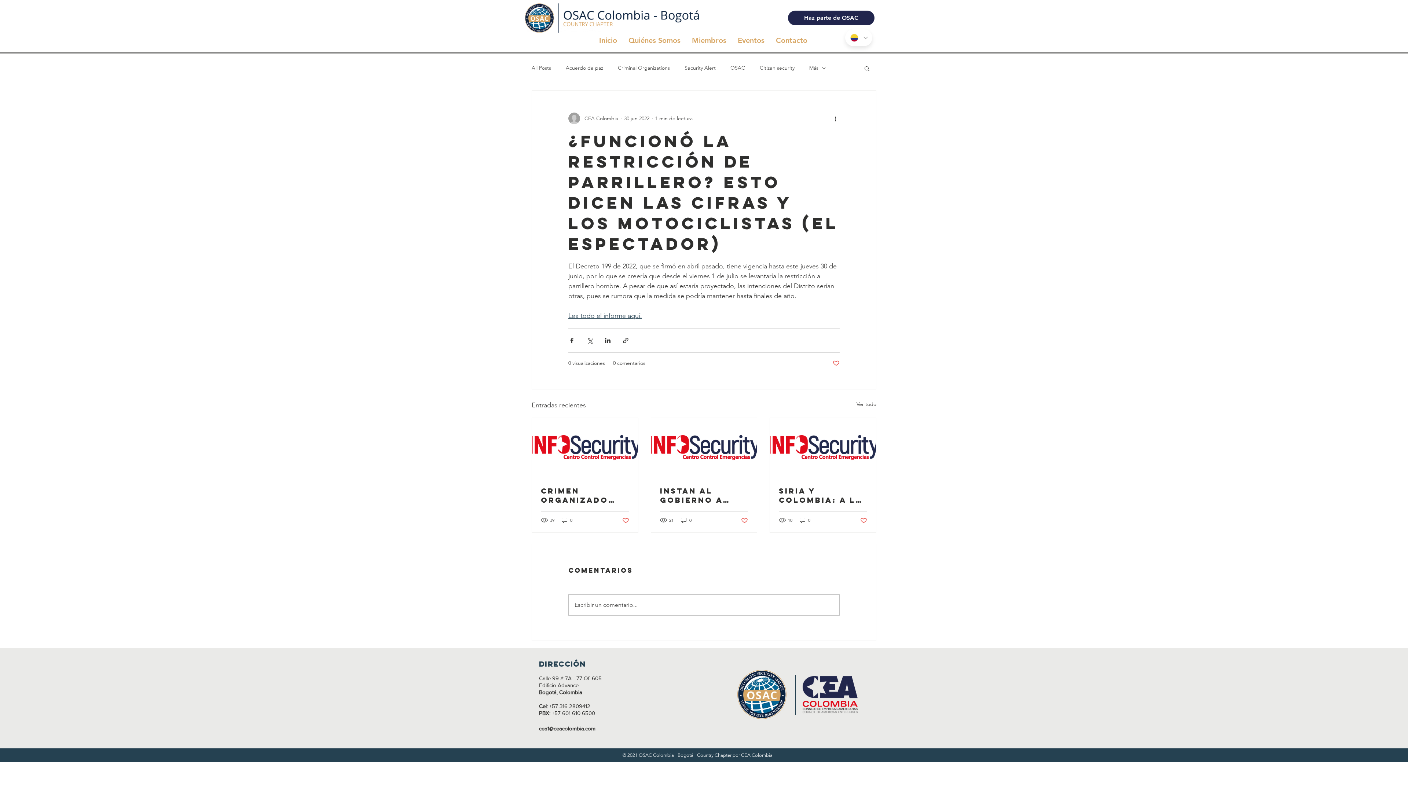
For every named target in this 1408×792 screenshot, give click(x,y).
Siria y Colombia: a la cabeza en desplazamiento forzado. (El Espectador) (820, 495)
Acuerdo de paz (584, 68)
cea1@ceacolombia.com (567, 728)
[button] (866, 68)
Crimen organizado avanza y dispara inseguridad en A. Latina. (583, 495)
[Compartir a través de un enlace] (625, 340)
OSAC (737, 68)
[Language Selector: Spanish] (858, 37)
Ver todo (866, 404)
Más (813, 68)
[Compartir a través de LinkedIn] (607, 340)
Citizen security (777, 68)
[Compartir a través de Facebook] (571, 340)
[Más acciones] (835, 118)
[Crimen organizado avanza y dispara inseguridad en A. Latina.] (585, 447)
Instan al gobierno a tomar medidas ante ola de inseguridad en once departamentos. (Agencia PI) (703, 495)
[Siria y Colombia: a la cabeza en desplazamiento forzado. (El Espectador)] (823, 447)
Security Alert (700, 68)
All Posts (541, 68)
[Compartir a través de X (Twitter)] (589, 340)
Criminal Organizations (644, 68)
